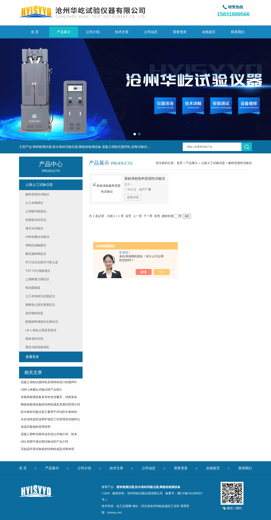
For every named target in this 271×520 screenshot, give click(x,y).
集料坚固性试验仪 (240, 163)
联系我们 (238, 32)
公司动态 (151, 32)
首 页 (35, 32)
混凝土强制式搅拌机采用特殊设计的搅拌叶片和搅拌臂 (51, 382)
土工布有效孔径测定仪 (40, 296)
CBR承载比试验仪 (37, 236)
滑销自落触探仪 (35, 245)
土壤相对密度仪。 (37, 211)
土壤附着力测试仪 (37, 279)
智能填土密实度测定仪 (40, 304)
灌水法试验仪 (34, 228)
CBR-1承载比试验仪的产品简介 (41, 389)
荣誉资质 (180, 32)
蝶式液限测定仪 (35, 253)
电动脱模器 (32, 287)
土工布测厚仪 (34, 203)
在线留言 (209, 32)
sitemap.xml (114, 512)
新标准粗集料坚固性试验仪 (144, 178)
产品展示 (64, 32)
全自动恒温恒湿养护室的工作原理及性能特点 (50, 419)
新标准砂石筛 (34, 338)
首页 (180, 163)
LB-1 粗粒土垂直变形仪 (40, 330)
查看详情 (133, 197)
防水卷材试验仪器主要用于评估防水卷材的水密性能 (51, 411)
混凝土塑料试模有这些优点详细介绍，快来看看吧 (51, 434)
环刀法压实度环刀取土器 (41, 262)
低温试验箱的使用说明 (35, 426)
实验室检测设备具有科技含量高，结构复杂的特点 (51, 397)
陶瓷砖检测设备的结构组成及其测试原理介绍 (50, 404)
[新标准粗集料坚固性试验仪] (107, 188)
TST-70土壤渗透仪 (37, 270)
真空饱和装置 (34, 313)
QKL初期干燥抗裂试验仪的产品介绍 (44, 441)
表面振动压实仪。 (37, 219)
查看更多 (32, 357)
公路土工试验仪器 (213, 163)
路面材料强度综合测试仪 (41, 321)
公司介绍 (93, 32)
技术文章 (122, 32)
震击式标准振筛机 (37, 347)
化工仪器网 (123, 506)
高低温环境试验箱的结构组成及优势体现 (47, 449)
